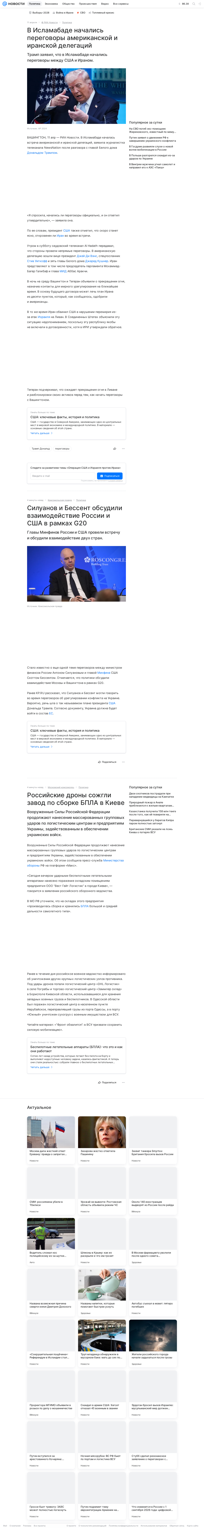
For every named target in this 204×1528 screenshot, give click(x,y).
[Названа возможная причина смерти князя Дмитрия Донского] (51, 1292)
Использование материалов (154, 1526)
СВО (82, 12)
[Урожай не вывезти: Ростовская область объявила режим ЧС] (102, 1191)
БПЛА (85, 906)
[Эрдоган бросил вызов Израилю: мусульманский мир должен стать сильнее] (153, 1394)
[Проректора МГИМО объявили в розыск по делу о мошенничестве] (51, 1394)
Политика (67, 22)
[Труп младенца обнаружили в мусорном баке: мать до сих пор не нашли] (102, 1343)
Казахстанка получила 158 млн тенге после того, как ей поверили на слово (152, 813)
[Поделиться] (115, 448)
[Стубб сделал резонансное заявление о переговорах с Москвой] (153, 1445)
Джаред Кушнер (96, 261)
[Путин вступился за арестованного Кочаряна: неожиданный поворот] (51, 1445)
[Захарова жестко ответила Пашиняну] (102, 1140)
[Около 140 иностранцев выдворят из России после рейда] (153, 1191)
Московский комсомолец (61, 787)
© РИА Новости (49, 22)
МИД (63, 271)
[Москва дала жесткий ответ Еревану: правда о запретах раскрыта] (51, 1140)
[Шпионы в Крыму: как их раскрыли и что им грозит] (102, 1242)
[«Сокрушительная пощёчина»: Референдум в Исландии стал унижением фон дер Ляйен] (51, 1343)
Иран (60, 235)
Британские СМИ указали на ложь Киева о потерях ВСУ (151, 830)
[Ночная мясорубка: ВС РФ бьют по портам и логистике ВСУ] (102, 1445)
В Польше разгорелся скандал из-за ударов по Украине (152, 157)
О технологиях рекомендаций (92, 1526)
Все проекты (40, 1526)
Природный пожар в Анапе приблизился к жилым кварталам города (150, 804)
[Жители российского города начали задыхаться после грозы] (153, 1343)
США (66, 230)
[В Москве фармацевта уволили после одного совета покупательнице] (153, 1242)
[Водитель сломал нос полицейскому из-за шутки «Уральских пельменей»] (51, 1242)
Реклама (27, 1526)
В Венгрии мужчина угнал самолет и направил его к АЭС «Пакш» (152, 166)
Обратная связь (177, 1526)
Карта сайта (192, 1526)
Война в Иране (64, 12)
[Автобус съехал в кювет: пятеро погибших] (153, 1292)
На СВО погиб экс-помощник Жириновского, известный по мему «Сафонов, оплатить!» (151, 130)
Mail (5, 1526)
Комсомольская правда (60, 500)
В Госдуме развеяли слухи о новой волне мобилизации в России (151, 148)
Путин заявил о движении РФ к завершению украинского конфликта (152, 139)
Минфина (103, 672)
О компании (15, 1526)
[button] (76, 96)
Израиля (44, 317)
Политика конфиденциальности (123, 1526)
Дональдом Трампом (42, 152)
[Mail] (5, 4)
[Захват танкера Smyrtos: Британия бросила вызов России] (153, 1140)
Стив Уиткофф (37, 261)
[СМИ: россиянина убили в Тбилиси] (51, 1191)
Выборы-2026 (41, 12)
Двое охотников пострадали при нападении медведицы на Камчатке (151, 795)
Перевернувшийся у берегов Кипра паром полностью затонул (151, 822)
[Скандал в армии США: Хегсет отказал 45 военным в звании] (102, 1394)
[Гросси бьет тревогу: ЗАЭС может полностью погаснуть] (51, 1496)
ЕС (51, 713)
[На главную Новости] (16, 4)
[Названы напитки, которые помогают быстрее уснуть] (102, 1292)
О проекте (71, 1526)
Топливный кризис (103, 12)
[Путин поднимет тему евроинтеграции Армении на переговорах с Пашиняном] (102, 1496)
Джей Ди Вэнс (87, 256)
